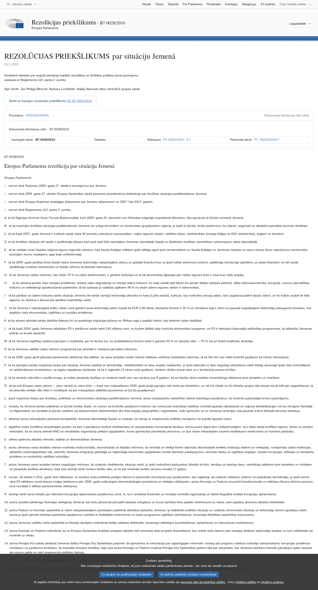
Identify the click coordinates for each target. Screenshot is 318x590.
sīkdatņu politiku (246, 582)
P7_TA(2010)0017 (266, 139)
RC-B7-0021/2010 (79, 101)
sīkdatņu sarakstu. (272, 582)
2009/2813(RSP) (37, 115)
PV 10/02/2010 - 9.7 (177, 139)
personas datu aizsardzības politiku (203, 582)
